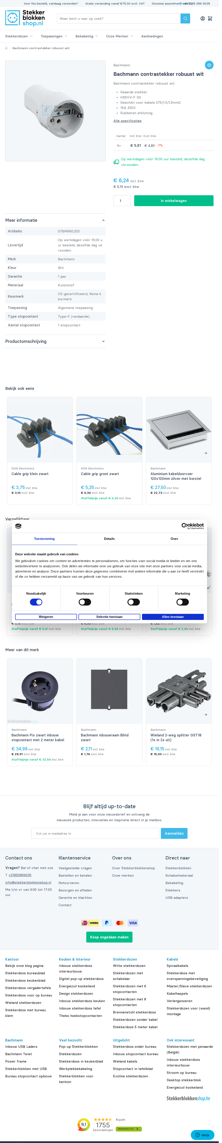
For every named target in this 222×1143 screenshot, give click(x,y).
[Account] (202, 18)
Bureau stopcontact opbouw (28, 1076)
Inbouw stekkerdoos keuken (82, 1001)
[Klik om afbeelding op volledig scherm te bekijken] (55, 111)
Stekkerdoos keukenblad (25, 980)
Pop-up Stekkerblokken (78, 1046)
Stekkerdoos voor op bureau (28, 995)
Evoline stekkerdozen (130, 1076)
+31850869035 (19, 875)
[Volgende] (205, 453)
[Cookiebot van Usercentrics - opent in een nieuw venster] (185, 526)
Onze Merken (117, 36)
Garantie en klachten (75, 897)
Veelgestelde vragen (75, 868)
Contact (65, 905)
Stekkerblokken (178, 868)
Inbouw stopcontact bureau (135, 1054)
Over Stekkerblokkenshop (133, 868)
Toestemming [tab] (44, 539)
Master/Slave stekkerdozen (189, 986)
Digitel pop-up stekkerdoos (81, 978)
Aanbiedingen (152, 36)
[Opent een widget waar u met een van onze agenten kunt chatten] (202, 1135)
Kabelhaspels (177, 993)
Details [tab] (109, 539)
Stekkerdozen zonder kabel (135, 1019)
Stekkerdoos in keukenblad (81, 1061)
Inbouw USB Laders (21, 1046)
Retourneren (69, 883)
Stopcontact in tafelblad (133, 1068)
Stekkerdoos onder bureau (134, 1046)
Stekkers (172, 890)
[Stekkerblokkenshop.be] (190, 1098)
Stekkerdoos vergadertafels (28, 988)
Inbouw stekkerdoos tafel (80, 1008)
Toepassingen (51, 36)
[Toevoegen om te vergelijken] (209, 65)
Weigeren (46, 617)
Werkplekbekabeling (75, 1068)
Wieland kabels (125, 1061)
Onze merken (123, 875)
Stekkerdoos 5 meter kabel (135, 1027)
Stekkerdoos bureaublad (25, 973)
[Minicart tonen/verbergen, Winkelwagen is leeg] (210, 18)
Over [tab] (174, 539)
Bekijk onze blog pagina (24, 965)
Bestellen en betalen (75, 875)
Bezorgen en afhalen (75, 890)
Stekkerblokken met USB (26, 1068)
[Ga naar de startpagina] (25, 18)
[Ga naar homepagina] (6, 48)
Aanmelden (174, 833)
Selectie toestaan (109, 617)
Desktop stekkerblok (184, 1080)
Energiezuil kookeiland (77, 986)
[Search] (185, 18)
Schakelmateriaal (179, 875)
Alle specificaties (127, 120)
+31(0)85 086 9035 (196, 3)
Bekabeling (84, 36)
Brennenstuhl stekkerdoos (134, 1012)
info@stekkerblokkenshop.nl (28, 882)
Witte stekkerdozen (129, 965)
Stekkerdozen (16, 36)
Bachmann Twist (18, 1054)
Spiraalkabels (177, 965)
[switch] (85, 602)
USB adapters (176, 897)
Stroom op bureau (181, 1072)
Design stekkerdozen (76, 993)
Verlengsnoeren (179, 1001)
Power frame (15, 1061)
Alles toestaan (173, 617)
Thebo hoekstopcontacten (80, 1015)
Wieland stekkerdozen (23, 1002)
